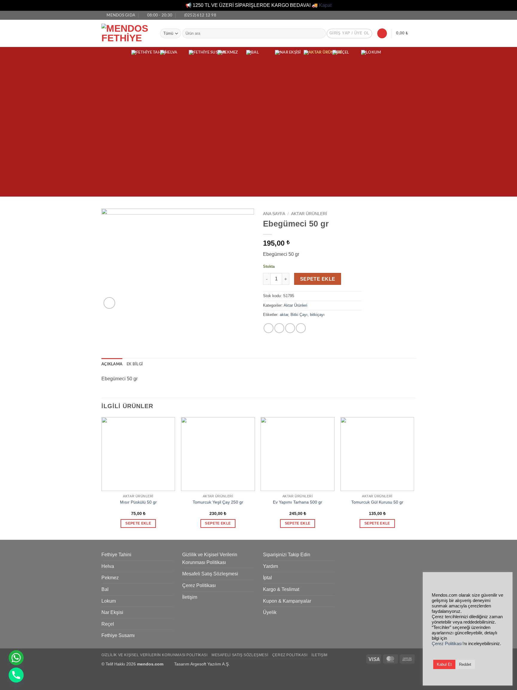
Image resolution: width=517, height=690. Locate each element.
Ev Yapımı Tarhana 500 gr (297, 502)
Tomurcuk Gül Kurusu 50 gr (377, 502)
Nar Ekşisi (112, 612)
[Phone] (16, 675)
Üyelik (269, 612)
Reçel (107, 624)
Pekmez (110, 577)
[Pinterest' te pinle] (301, 328)
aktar (284, 314)
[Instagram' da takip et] (407, 15)
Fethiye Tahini (116, 554)
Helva (107, 566)
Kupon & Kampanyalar (287, 601)
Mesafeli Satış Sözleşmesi (210, 573)
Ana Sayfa (274, 214)
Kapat (325, 5)
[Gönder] (320, 33)
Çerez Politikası (199, 585)
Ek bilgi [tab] (135, 364)
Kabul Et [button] (444, 664)
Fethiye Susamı (118, 635)
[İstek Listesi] (382, 33)
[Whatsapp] (16, 657)
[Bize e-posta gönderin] (412, 15)
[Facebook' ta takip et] (401, 15)
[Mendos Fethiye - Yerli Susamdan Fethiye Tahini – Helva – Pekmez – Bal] (126, 33)
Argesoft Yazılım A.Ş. (210, 664)
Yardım (270, 566)
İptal (267, 577)
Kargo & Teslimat (281, 589)
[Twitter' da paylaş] (279, 328)
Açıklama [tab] (111, 364)
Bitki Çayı (299, 314)
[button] (349, 33)
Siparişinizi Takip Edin (286, 554)
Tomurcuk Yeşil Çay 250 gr (218, 502)
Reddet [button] (465, 664)
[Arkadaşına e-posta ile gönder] (290, 328)
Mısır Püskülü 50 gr (138, 502)
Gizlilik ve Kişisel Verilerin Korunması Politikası (209, 558)
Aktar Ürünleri (309, 214)
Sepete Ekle (317, 279)
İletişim (189, 597)
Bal (105, 589)
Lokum (108, 601)
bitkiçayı (317, 314)
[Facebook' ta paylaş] (268, 328)
